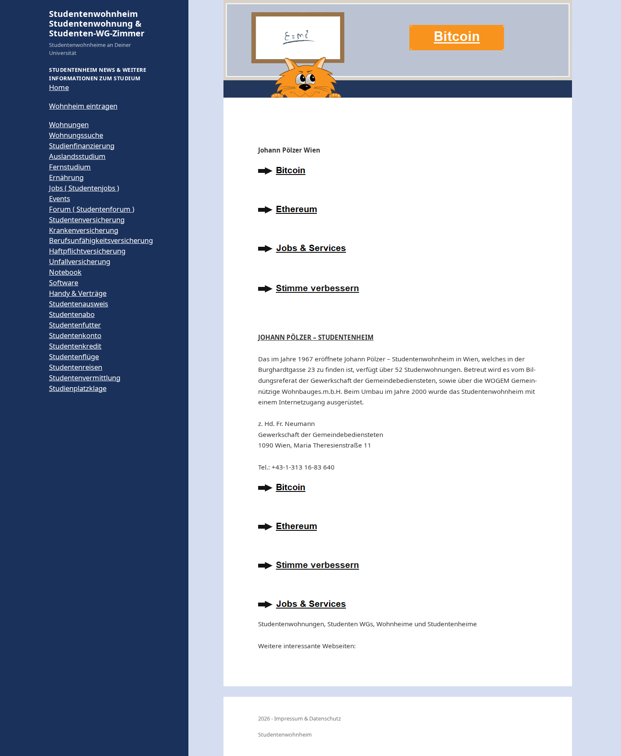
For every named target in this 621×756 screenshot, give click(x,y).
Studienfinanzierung (81, 145)
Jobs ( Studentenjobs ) (84, 188)
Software (63, 282)
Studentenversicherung (87, 219)
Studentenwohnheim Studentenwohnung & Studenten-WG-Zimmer (96, 23)
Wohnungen (69, 124)
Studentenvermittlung (84, 377)
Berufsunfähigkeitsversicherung (101, 240)
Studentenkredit (75, 346)
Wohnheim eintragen (83, 106)
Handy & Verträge (77, 293)
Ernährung (66, 177)
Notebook (65, 272)
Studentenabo (72, 314)
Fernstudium (70, 167)
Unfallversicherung (79, 261)
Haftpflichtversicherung (87, 251)
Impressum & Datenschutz (307, 718)
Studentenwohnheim (285, 734)
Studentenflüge (74, 356)
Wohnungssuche (76, 135)
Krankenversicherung (83, 230)
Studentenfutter (75, 325)
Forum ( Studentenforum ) (91, 209)
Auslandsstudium (77, 156)
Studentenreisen (75, 367)
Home (59, 87)
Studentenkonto (75, 335)
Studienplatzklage (77, 388)
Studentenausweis (78, 303)
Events (59, 198)
